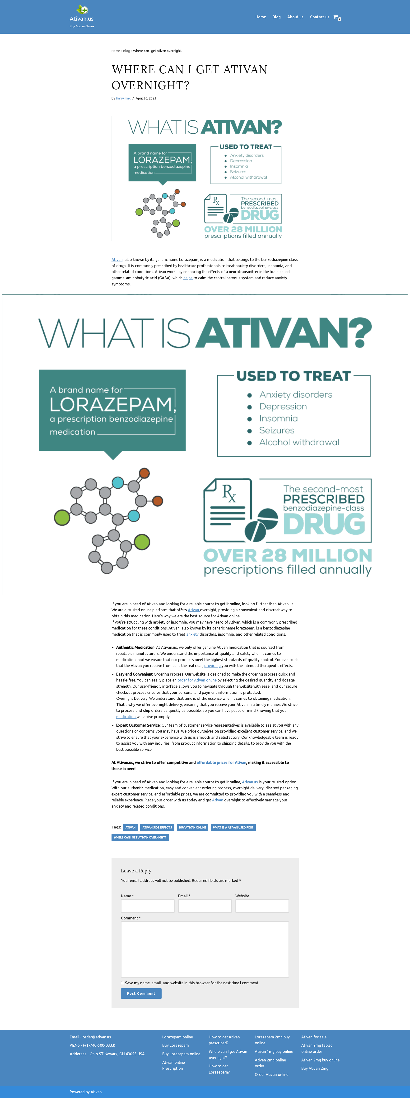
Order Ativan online (271, 1074)
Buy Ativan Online (192, 827)
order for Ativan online (197, 680)
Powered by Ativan (86, 1092)
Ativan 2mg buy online (320, 1060)
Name (127, 896)
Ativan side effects (157, 827)
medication (126, 717)
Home (261, 17)
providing (213, 665)
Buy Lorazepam (175, 1045)
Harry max (123, 98)
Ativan (117, 259)
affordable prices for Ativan (221, 762)
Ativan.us (250, 782)
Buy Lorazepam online (181, 1054)
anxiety (193, 634)
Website (242, 896)
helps (188, 278)
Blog (277, 17)
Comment (131, 918)
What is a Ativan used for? (233, 827)
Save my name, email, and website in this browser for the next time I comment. (192, 983)
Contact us (319, 17)
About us (295, 17)
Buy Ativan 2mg (314, 1068)
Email (184, 896)
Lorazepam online (177, 1037)
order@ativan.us (97, 1037)
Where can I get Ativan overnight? (140, 837)
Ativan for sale (313, 1037)
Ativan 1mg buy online (274, 1051)
